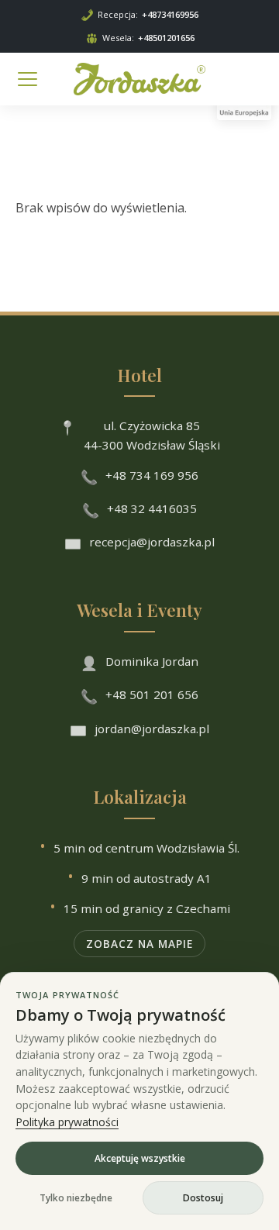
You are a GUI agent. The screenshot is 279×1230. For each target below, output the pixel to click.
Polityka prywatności (67, 1122)
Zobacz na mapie (139, 943)
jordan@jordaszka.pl (152, 728)
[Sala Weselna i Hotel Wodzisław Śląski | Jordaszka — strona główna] (139, 79)
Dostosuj (203, 1197)
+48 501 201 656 (151, 694)
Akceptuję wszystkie (140, 1158)
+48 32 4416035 (152, 508)
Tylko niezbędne (76, 1197)
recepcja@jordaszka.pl (152, 542)
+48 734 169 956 (151, 475)
